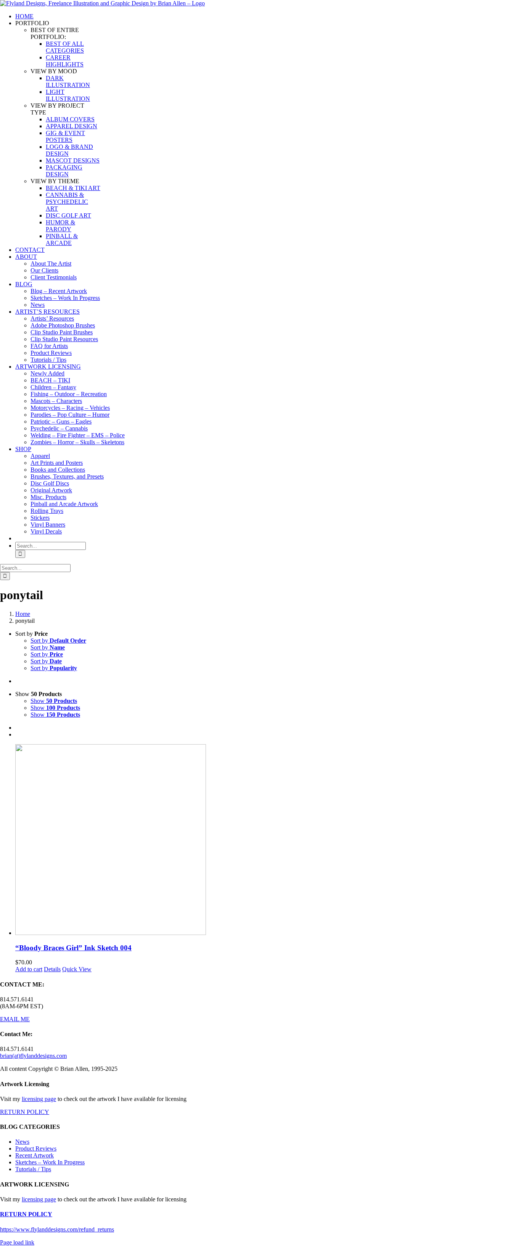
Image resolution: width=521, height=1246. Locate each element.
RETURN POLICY (24, 1112)
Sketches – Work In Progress (50, 1162)
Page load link (17, 1242)
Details (52, 969)
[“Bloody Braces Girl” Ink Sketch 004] (268, 840)
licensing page (39, 1099)
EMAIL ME (15, 1019)
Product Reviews (35, 1148)
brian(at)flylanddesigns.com (33, 1056)
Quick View (77, 969)
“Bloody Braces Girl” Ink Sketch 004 (73, 948)
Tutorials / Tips (33, 1169)
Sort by (58, 640)
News (22, 1141)
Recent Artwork (34, 1155)
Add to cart (28, 969)
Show (54, 701)
